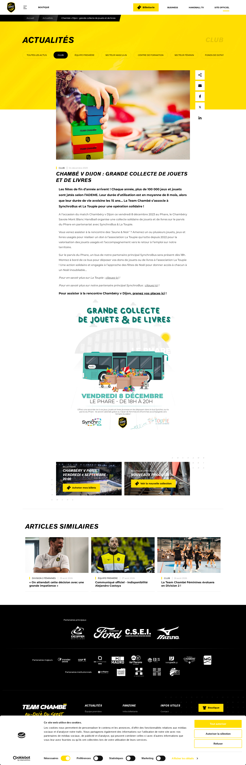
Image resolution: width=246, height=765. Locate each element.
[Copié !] (200, 75)
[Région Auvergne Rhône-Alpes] (103, 672)
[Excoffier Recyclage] (78, 640)
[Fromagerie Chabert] (189, 660)
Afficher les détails (183, 758)
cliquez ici (111, 277)
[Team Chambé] (11, 7)
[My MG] (207, 660)
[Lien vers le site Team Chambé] (45, 711)
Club (61, 55)
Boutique (43, 7)
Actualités (48, 18)
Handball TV (196, 7)
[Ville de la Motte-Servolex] (175, 672)
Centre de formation (150, 55)
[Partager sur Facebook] (200, 96)
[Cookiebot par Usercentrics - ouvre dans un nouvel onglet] (21, 758)
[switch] (98, 758)
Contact (165, 711)
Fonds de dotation (216, 55)
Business (172, 7)
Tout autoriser (218, 723)
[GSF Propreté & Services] (82, 660)
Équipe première (84, 55)
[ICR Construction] (100, 660)
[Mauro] (118, 660)
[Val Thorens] (136, 660)
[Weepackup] (171, 660)
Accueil (30, 18)
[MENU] (26, 7)
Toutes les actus (37, 55)
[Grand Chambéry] (121, 672)
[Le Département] (139, 672)
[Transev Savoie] (64, 660)
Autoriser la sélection (218, 733)
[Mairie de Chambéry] (157, 672)
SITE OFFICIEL (222, 7)
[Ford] (108, 640)
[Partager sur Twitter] (200, 107)
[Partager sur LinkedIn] (200, 118)
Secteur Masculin (116, 55)
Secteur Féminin (184, 55)
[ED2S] (153, 660)
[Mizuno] (168, 640)
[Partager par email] (200, 85)
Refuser (218, 743)
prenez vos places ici (149, 293)
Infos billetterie (130, 711)
